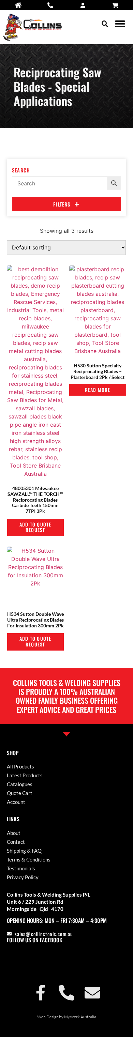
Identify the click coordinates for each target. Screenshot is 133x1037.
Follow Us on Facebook (34, 940)
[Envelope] (92, 993)
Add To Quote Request (35, 527)
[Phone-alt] (66, 993)
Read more (97, 389)
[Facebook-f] (40, 993)
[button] (105, 23)
